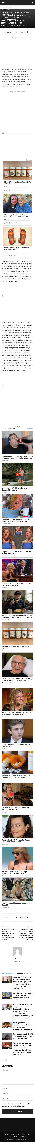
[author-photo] (17, 956)
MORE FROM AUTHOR (24, 973)
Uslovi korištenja (13, 1136)
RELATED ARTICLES (8, 973)
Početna (6, 1134)
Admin (5, 25)
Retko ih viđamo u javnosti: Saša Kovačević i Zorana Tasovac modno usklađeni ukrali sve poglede (8, 934)
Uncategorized (10, 7)
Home (2, 7)
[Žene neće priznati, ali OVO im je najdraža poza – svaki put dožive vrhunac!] (7, 1036)
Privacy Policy (26, 1134)
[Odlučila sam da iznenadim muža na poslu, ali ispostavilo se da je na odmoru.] (7, 995)
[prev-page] (3, 1059)
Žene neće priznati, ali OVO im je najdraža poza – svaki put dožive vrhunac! (23, 1036)
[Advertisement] (17, 52)
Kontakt (12, 1134)
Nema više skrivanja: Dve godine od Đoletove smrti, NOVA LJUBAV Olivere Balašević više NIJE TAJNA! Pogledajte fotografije (25, 934)
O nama (18, 1134)
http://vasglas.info (17, 961)
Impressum (23, 1136)
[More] (27, 32)
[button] (3, 2)
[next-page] (6, 1059)
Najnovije (5, 982)
